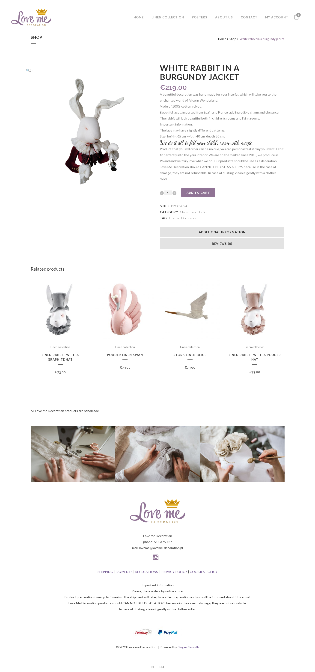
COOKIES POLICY (203, 572)
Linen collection (60, 347)
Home (222, 39)
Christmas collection (194, 212)
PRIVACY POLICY (173, 572)
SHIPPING (105, 572)
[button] (88, 70)
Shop (232, 39)
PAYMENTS (124, 572)
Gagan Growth (188, 647)
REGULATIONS (146, 572)
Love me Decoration (183, 218)
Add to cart (198, 192)
